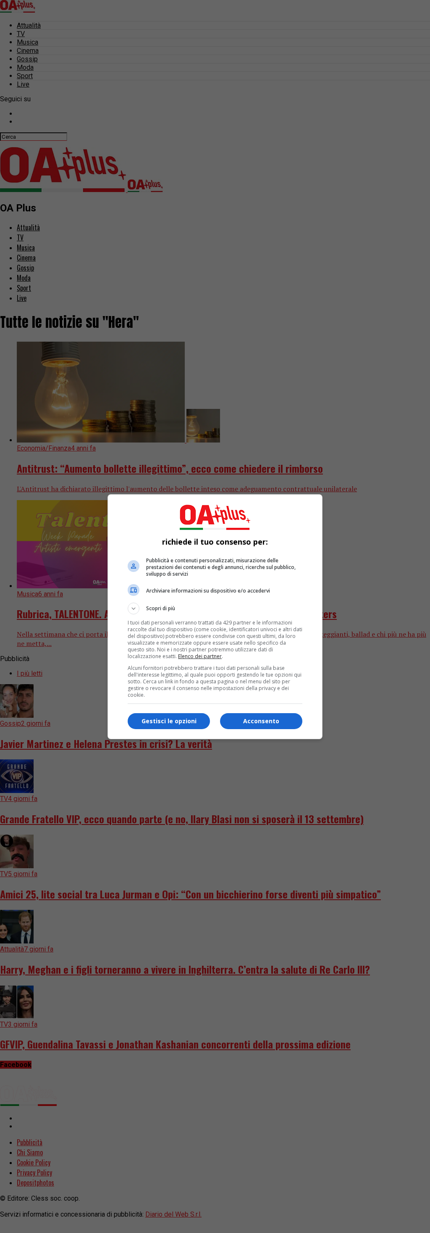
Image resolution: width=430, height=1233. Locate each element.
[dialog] (215, 616)
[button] (215, 608)
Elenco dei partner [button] (200, 656)
